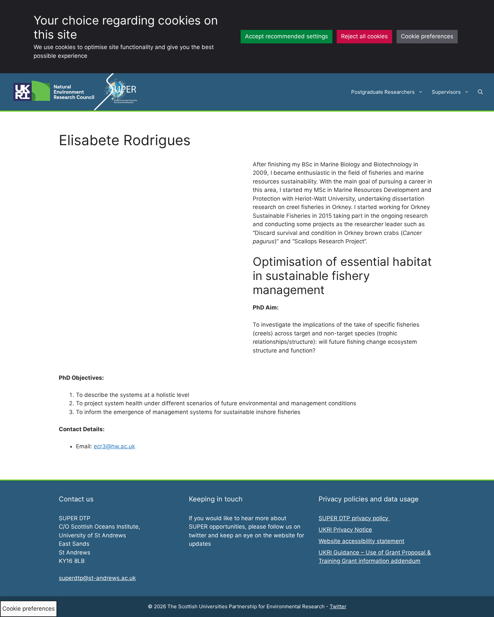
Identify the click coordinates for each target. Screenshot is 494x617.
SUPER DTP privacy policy (354, 518)
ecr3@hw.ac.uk (114, 446)
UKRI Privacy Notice (345, 529)
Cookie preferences (427, 36)
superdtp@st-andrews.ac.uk (97, 578)
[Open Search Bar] (480, 92)
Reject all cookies (364, 36)
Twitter (338, 606)
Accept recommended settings (286, 36)
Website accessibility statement (361, 541)
